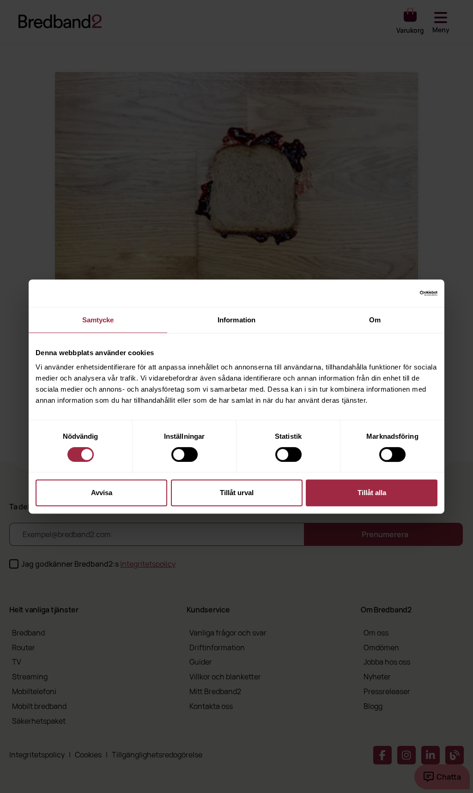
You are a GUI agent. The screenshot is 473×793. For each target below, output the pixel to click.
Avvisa (101, 492)
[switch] (184, 454)
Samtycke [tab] (98, 320)
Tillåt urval (237, 492)
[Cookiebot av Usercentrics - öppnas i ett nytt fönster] (397, 293)
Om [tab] (375, 320)
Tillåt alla (372, 492)
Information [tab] (236, 320)
